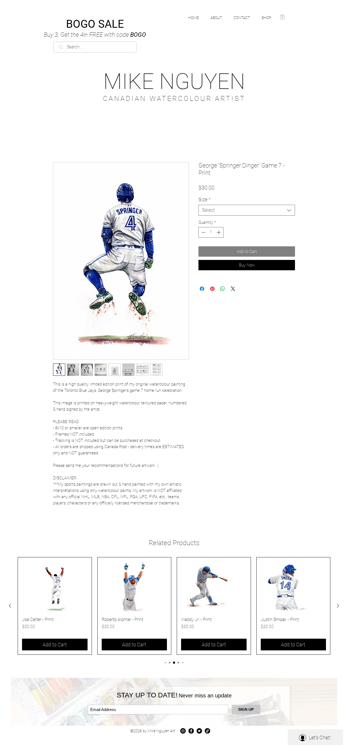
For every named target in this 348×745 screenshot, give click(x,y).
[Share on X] (233, 288)
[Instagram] (183, 731)
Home (58, 142)
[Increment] (219, 232)
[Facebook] (191, 731)
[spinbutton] (211, 232)
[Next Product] (338, 606)
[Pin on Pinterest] (212, 288)
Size (204, 199)
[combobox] (246, 210)
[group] (174, 606)
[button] (269, 18)
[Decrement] (203, 232)
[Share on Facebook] (202, 288)
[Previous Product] (10, 606)
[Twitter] (199, 731)
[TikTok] (207, 731)
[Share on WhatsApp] (222, 288)
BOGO (95, 34)
